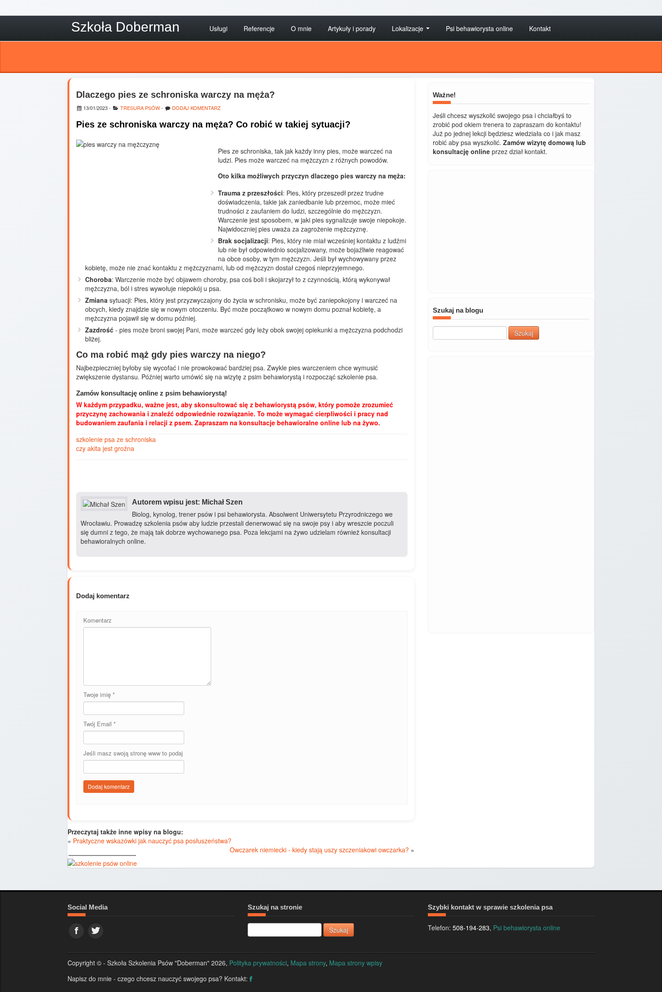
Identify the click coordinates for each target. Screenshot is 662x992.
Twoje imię (99, 694)
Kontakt (540, 28)
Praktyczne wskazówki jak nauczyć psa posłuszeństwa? (152, 840)
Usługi (218, 28)
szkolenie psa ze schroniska (116, 439)
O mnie (301, 28)
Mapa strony (308, 962)
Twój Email (99, 723)
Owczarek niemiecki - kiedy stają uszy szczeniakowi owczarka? (319, 849)
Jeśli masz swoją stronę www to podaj (133, 753)
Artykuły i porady (352, 28)
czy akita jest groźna (105, 448)
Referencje (259, 28)
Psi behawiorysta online (479, 28)
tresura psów (140, 107)
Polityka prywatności (258, 962)
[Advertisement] (511, 494)
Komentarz (97, 620)
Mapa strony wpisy (355, 962)
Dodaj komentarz (196, 107)
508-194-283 (471, 927)
